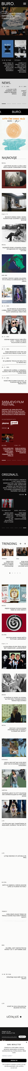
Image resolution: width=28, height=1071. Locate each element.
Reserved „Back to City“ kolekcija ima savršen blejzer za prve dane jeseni (14, 794)
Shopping (4, 790)
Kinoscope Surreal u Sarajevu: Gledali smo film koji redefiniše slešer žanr (14, 371)
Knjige (4, 605)
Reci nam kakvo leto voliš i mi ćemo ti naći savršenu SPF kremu (7, 516)
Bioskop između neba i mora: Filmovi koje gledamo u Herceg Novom (14, 218)
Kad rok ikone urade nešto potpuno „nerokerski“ (16, 638)
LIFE (3, 820)
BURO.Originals (8, 510)
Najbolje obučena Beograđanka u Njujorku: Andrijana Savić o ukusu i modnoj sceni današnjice (14, 17)
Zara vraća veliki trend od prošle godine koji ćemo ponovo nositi (14, 915)
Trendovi (4, 911)
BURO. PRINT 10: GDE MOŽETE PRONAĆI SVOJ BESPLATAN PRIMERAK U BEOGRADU (8, 66)
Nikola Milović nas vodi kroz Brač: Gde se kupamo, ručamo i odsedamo (15, 764)
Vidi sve (4, 428)
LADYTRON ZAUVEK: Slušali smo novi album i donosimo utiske (14, 166)
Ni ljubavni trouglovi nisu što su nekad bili (14, 361)
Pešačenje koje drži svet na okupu (16, 977)
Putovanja (18, 60)
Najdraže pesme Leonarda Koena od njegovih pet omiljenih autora (14, 249)
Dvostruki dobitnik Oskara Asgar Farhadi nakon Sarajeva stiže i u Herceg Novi (10, 93)
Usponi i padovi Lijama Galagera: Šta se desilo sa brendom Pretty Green (14, 279)
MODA (17, 558)
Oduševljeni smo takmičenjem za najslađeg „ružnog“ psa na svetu (14, 824)
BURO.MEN (4, 275)
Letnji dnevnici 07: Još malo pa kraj (15, 856)
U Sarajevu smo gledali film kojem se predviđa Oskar (20, 450)
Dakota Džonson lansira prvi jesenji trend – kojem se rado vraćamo (22, 565)
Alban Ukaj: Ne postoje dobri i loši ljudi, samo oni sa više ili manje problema (7, 452)
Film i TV (5, 214)
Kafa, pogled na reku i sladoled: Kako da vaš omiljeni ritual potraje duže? (20, 516)
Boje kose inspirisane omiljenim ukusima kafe (8, 564)
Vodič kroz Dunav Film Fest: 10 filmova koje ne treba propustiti (15, 382)
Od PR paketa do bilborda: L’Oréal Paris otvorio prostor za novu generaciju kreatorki (14, 310)
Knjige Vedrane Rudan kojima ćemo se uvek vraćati (15, 609)
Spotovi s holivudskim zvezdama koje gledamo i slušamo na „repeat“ (17, 729)
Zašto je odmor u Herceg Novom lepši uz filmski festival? (14, 885)
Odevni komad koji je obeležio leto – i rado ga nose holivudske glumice (15, 341)
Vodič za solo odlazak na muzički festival (16, 1007)
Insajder (5, 11)
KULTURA (4, 634)
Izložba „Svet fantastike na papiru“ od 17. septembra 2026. (15, 948)
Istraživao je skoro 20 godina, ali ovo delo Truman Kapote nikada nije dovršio (15, 699)
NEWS (3, 945)
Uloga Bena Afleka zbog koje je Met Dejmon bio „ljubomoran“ (14, 647)
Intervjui (5, 445)
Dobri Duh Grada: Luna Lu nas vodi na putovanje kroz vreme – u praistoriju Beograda (20, 67)
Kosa (3, 558)
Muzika (4, 163)
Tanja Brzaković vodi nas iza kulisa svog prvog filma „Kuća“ (14, 352)
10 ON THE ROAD (6, 60)
